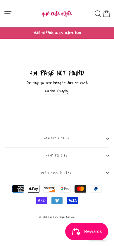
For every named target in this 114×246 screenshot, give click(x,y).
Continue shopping (56, 91)
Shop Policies (57, 156)
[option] (57, 33)
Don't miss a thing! (57, 173)
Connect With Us (57, 138)
